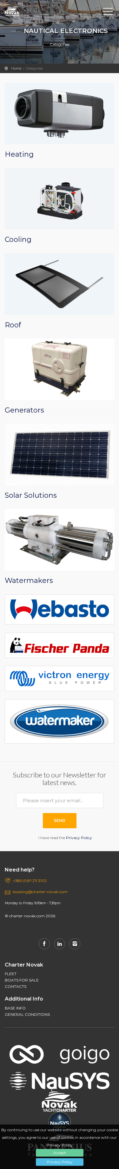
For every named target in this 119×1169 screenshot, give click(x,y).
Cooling (18, 239)
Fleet (11, 973)
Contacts (15, 986)
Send (59, 820)
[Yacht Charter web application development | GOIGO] (59, 1050)
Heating (19, 154)
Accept (59, 1152)
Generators (24, 410)
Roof (13, 325)
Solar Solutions (31, 495)
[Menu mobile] (108, 12)
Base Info (15, 1008)
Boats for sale (22, 980)
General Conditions (27, 1014)
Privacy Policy (60, 1161)
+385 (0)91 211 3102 (30, 880)
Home (16, 68)
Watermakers (29, 580)
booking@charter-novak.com (40, 891)
